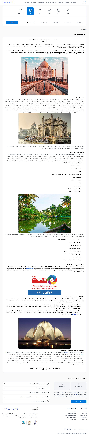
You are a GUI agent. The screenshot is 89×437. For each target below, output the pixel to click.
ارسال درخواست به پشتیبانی (79, 401)
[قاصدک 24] (82, 2)
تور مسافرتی (48, 2)
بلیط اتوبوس (60, 2)
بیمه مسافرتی (41, 2)
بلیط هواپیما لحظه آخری (70, 415)
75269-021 (76, 394)
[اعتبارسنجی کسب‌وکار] (35, 422)
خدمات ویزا (73, 411)
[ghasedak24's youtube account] (67, 429)
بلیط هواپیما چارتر (72, 413)
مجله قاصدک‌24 (83, 419)
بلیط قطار (67, 2)
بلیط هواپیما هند (29, 268)
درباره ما (85, 411)
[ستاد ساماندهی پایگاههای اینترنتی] (29, 422)
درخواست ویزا (34, 2)
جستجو (11, 22)
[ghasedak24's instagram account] (70, 429)
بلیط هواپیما (73, 2)
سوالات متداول (83, 415)
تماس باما (27, 2)
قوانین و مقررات (83, 417)
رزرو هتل (54, 2)
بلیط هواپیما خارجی (71, 417)
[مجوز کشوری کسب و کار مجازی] (23, 422)
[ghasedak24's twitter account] (65, 429)
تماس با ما (84, 413)
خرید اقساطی (73, 419)
